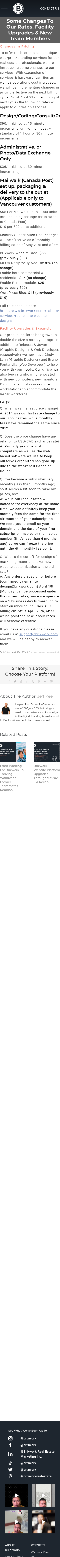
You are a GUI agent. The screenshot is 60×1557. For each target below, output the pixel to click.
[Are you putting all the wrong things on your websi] (43, 1495)
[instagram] (10, 1438)
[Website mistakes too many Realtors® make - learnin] (16, 1521)
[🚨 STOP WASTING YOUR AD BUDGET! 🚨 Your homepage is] (43, 1521)
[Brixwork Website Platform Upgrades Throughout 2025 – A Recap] (47, 752)
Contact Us (49, 8)
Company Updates (37, 652)
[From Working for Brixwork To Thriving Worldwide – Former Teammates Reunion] (13, 752)
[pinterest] (10, 1476)
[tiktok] (10, 1463)
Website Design (42, 1552)
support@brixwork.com (39, 634)
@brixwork (28, 1438)
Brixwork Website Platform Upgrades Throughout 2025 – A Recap (47, 774)
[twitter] (10, 1470)
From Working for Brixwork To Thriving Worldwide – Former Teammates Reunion (12, 778)
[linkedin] (10, 1454)
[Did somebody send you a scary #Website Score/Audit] (16, 1495)
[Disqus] (30, 835)
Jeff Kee (6, 652)
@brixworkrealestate (36, 1476)
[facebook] (10, 1445)
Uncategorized (52, 652)
